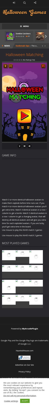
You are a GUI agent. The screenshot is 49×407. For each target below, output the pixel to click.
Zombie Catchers (23, 33)
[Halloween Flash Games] (24, 12)
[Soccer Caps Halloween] (22, 297)
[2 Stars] (16, 60)
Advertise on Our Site (24, 365)
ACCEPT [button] (25, 401)
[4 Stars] (20, 60)
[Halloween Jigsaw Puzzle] (36, 283)
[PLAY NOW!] (10, 36)
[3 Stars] (18, 60)
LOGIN (14, 2)
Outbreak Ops (22, 45)
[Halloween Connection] (22, 253)
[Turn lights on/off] (20, 146)
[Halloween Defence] (22, 268)
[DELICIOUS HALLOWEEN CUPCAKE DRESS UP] (36, 256)
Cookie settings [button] (11, 401)
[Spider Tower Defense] (9, 255)
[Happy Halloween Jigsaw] (9, 299)
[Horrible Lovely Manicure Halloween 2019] (9, 288)
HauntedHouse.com (24, 350)
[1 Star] (14, 60)
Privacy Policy (24, 371)
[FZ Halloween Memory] (36, 299)
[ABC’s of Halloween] (9, 268)
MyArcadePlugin (30, 328)
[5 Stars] (21, 60)
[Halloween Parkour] (36, 268)
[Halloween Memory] (22, 283)
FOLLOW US (35, 2)
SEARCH (24, 2)
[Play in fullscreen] (24, 146)
